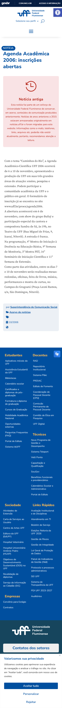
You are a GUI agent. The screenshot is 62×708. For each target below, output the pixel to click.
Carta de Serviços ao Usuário (13, 521)
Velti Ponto (37, 457)
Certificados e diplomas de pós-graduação (14, 392)
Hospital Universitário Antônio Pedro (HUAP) (14, 550)
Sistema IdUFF (12, 446)
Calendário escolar (14, 383)
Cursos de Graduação (16, 409)
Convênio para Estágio (14, 601)
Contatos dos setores (31, 648)
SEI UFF (35, 576)
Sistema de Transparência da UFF (42, 583)
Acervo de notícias (20, 312)
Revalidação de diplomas (10, 576)
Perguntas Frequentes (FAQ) (16, 434)
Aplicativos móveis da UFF (16, 362)
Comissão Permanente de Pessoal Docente (41, 406)
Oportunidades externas (13, 425)
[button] (57, 12)
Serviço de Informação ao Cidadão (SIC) (14, 584)
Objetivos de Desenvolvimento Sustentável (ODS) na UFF (14, 564)
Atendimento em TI (41, 519)
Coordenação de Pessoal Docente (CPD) (41, 395)
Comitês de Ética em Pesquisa (43, 417)
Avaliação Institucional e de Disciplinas (42, 512)
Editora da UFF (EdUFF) (11, 535)
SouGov (35, 471)
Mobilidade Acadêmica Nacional (16, 417)
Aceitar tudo (31, 686)
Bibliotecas (10, 378)
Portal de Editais (13, 441)
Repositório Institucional (39, 368)
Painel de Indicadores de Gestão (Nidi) (42, 561)
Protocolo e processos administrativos (42, 569)
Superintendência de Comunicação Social (33, 307)
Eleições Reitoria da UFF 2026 (41, 532)
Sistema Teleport (39, 451)
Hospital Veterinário (13, 542)
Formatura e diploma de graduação (16, 403)
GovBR (5, 3)
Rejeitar (31, 702)
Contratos (8, 607)
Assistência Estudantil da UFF (16, 371)
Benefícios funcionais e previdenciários (42, 479)
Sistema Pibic (40, 375)
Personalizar (31, 694)
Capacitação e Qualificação (38, 464)
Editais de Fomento (43, 386)
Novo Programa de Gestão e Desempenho (40, 443)
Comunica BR (25, 3)
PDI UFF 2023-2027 (41, 590)
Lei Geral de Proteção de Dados (42, 552)
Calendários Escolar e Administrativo (42, 487)
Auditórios (36, 596)
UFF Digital (39, 423)
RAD (35, 360)
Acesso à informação (49, 3)
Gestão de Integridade (42, 544)
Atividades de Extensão (10, 512)
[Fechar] (60, 655)
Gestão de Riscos (40, 539)
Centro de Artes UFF (13, 528)
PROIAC (37, 380)
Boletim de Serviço (40, 525)
